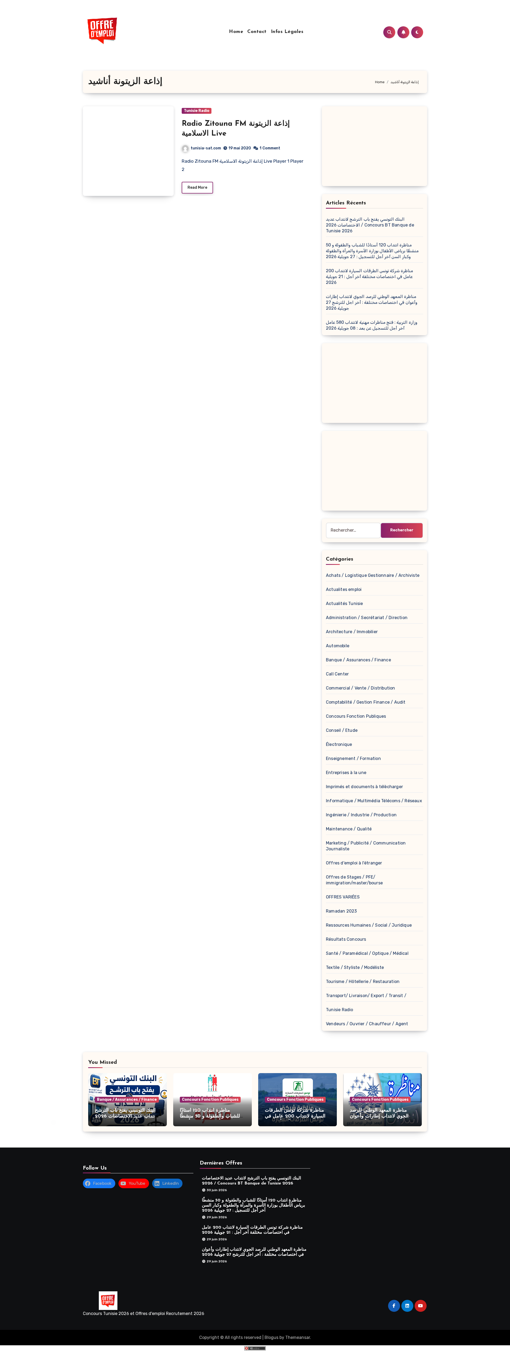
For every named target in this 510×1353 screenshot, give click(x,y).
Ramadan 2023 (341, 911)
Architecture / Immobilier (352, 631)
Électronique (339, 744)
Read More (197, 187)
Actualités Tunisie (344, 603)
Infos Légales (287, 32)
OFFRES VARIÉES (343, 897)
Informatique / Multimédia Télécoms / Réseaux (374, 800)
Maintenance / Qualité (349, 828)
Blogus (271, 1337)
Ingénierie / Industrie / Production (361, 814)
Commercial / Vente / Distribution (360, 688)
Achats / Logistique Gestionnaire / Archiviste (372, 575)
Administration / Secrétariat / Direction (366, 617)
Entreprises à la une (346, 772)
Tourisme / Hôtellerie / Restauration (363, 981)
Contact (257, 32)
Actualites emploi (344, 589)
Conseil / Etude (342, 730)
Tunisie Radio (196, 110)
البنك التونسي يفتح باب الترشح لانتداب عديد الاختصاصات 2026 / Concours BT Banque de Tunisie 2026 (370, 225)
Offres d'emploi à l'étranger (354, 862)
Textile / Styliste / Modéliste (355, 967)
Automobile (337, 645)
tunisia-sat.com (206, 148)
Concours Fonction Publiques (356, 716)
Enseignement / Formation (353, 758)
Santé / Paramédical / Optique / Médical (367, 953)
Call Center (337, 673)
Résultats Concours (346, 939)
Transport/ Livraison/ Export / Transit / (366, 995)
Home (236, 32)
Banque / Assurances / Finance (358, 659)
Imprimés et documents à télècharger (364, 786)
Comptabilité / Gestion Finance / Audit (366, 702)
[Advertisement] (375, 147)
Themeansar (297, 1337)
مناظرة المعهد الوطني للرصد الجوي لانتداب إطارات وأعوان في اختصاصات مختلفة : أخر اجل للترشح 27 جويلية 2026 (371, 302)
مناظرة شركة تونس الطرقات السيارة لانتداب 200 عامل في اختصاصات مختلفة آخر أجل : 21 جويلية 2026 (369, 276)
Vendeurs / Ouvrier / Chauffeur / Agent (367, 1023)
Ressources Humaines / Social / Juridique (369, 925)
